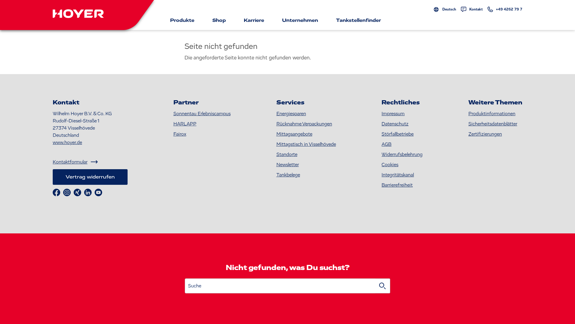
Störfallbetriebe (398, 134)
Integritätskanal (398, 174)
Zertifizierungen (485, 134)
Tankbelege (288, 174)
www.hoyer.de (67, 142)
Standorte (286, 154)
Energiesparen (291, 113)
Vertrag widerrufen (90, 177)
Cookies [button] (390, 164)
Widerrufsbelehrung (402, 154)
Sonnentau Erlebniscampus (202, 113)
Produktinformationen (491, 113)
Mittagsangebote (294, 134)
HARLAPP (184, 124)
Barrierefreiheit (397, 185)
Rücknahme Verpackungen (304, 124)
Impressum (393, 113)
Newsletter (287, 164)
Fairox (179, 134)
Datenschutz (395, 124)
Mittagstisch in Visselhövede (306, 144)
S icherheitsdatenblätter (492, 124)
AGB (386, 144)
